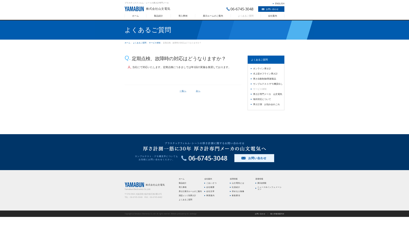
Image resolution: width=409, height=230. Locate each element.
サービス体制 (154, 43)
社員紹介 (236, 187)
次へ (198, 91)
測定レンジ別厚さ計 (187, 195)
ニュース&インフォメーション (269, 188)
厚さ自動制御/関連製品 (264, 78)
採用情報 (234, 179)
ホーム (135, 16)
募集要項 (236, 195)
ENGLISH (279, 3)
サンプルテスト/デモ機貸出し (268, 84)
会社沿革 (210, 191)
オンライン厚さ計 (262, 68)
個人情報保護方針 (277, 214)
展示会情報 (261, 183)
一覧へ (183, 91)
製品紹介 (158, 16)
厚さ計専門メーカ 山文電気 (267, 94)
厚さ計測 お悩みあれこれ (266, 104)
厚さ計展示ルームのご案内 (190, 191)
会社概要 (210, 187)
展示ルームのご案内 (213, 16)
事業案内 (210, 195)
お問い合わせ (272, 9)
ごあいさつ (211, 183)
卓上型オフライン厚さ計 (265, 73)
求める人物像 (238, 191)
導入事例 (182, 16)
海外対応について (262, 99)
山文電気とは (238, 183)
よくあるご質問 (246, 16)
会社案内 (272, 16)
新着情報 (259, 179)
